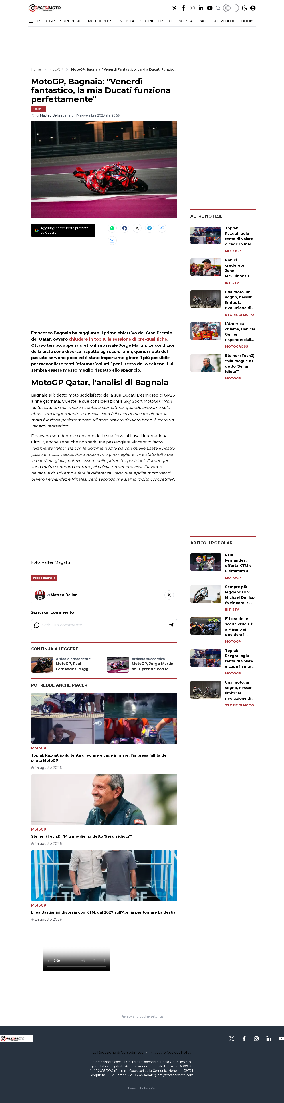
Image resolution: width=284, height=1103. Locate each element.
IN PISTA (127, 21)
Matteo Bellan (51, 115)
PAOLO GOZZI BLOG (217, 21)
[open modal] (253, 8)
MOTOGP (46, 21)
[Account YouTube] (210, 8)
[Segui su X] (169, 595)
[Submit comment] (171, 625)
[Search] (218, 8)
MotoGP (38, 108)
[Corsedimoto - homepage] (50, 8)
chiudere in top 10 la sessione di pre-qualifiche (118, 339)
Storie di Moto (239, 315)
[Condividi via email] (112, 240)
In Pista (232, 283)
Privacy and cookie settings (142, 1016)
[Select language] (231, 8)
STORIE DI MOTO (156, 21)
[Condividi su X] (137, 228)
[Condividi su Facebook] (124, 228)
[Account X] (174, 8)
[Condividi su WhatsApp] (112, 228)
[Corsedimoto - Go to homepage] (16, 1038)
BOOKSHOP (252, 21)
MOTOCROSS (100, 21)
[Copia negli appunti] (162, 228)
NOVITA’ (185, 21)
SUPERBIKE (71, 21)
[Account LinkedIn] (201, 8)
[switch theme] (244, 8)
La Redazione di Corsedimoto (118, 1052)
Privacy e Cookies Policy (171, 1052)
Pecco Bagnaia (44, 577)
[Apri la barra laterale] (31, 21)
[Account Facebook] (183, 8)
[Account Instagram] (192, 8)
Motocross (236, 346)
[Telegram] (149, 228)
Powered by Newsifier (142, 1088)
